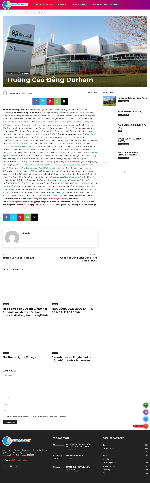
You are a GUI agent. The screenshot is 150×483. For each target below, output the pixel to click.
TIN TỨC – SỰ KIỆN (79, 5)
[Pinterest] (50, 101)
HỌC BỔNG (61, 5)
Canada (25, 13)
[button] (145, 5)
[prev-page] (104, 163)
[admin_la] (5, 93)
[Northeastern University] (109, 114)
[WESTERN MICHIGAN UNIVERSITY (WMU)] (109, 155)
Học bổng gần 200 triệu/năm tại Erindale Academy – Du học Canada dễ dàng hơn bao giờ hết (25, 312)
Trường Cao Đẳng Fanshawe (18, 258)
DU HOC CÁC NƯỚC (43, 5)
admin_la (14, 93)
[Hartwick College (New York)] (109, 101)
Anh (120, 131)
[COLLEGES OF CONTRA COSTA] (109, 142)
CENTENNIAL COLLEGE (74, 456)
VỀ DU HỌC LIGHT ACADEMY (104, 5)
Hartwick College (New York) (132, 98)
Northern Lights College (19, 357)
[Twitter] (43, 101)
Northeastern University (130, 112)
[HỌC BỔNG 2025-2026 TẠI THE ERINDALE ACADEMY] (74, 289)
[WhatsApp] (57, 101)
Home (5, 13)
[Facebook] (35, 101)
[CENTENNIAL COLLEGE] (58, 459)
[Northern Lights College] (25, 338)
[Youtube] (17, 466)
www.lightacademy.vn (20, 201)
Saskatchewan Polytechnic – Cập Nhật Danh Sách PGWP (71, 359)
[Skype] (11, 466)
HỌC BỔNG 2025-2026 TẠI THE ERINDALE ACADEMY (73, 310)
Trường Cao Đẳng (22, 73)
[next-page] (108, 163)
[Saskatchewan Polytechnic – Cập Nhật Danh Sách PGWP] (74, 338)
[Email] (64, 101)
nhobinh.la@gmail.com (19, 460)
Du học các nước (14, 13)
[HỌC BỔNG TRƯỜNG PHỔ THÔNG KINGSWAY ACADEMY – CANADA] (58, 447)
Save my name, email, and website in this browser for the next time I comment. (36, 417)
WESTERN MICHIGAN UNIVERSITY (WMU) (128, 153)
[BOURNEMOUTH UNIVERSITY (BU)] (109, 128)
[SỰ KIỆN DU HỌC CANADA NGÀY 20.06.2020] (58, 470)
